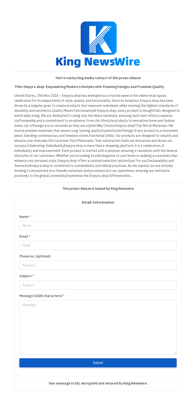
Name (25, 217)
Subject (26, 276)
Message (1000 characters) (42, 296)
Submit (98, 363)
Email (25, 236)
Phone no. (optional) (34, 256)
